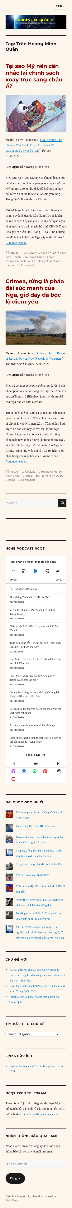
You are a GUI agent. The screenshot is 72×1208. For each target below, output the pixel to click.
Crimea (27, 475)
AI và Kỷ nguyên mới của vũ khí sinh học (32, 725)
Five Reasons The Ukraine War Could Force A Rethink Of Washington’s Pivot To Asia (34, 145)
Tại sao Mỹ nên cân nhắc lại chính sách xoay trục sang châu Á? (34, 76)
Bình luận (45, 471)
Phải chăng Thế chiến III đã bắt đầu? (30, 597)
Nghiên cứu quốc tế (17, 1196)
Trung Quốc (36, 256)
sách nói (25, 260)
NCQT (14, 252)
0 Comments (27, 265)
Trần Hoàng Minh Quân (46, 260)
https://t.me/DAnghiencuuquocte (40, 1114)
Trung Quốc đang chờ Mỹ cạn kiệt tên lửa (39, 864)
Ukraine (10, 265)
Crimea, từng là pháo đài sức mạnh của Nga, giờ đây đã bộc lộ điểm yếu (35, 291)
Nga (25, 256)
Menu (60, 6)
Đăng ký (15, 1178)
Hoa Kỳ (16, 256)
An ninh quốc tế (49, 252)
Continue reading (16, 242)
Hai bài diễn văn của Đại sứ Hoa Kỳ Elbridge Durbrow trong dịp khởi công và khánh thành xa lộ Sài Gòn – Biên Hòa (37, 975)
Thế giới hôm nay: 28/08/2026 (32, 875)
